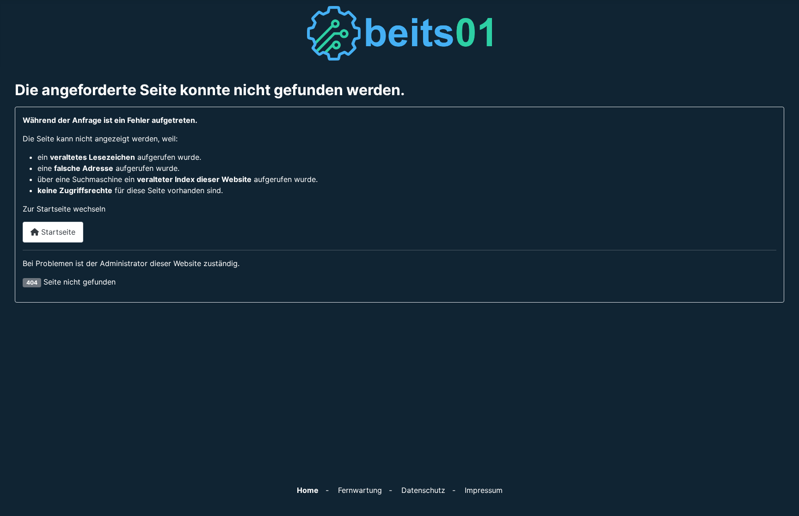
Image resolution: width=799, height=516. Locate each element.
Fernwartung (360, 490)
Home (308, 490)
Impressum (484, 490)
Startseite (57, 232)
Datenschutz (423, 490)
